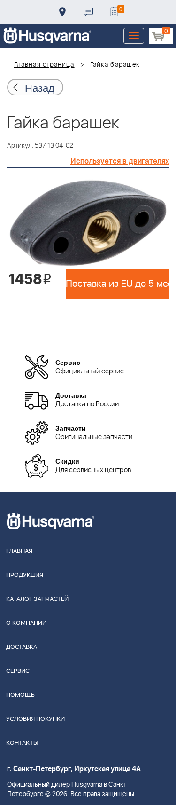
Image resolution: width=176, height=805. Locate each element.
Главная (19, 551)
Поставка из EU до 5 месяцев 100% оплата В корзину (117, 284)
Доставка (62, 11)
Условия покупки (35, 719)
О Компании (26, 623)
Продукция (24, 575)
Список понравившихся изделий (114, 11)
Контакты (88, 11)
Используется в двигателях (119, 161)
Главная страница (44, 65)
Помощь (20, 695)
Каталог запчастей (37, 599)
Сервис (18, 671)
